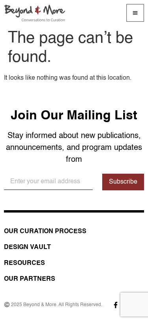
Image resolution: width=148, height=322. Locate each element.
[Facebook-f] (115, 305)
